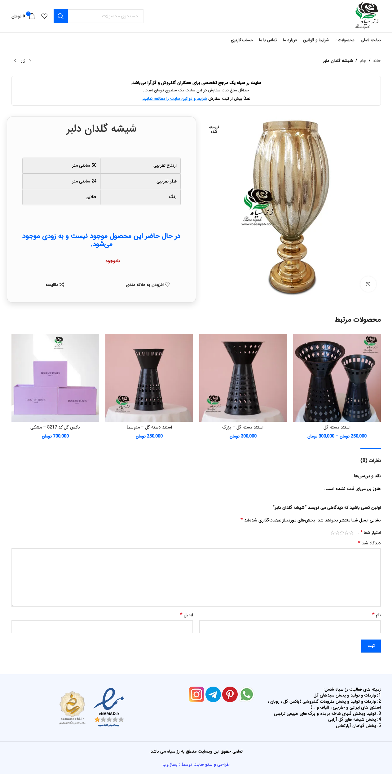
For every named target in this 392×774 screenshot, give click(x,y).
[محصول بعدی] (15, 61)
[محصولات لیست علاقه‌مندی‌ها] (44, 16)
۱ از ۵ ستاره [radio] (351, 532)
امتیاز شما (370, 532)
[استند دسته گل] (337, 378)
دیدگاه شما (369, 543)
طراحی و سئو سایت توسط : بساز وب (196, 764)
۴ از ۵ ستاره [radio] (337, 532)
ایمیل (186, 615)
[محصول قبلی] (30, 61)
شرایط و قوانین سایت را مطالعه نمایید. (174, 98)
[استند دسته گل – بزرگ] (243, 378)
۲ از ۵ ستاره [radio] (346, 532)
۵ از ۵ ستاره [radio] (332, 532)
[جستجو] (61, 16)
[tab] (370, 457)
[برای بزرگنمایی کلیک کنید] (368, 284)
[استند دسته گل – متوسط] (149, 378)
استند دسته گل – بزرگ (242, 427)
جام (363, 60)
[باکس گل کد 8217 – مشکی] (55, 378)
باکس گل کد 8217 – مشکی (55, 427)
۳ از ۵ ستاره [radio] (342, 532)
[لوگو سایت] (366, 15)
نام (376, 615)
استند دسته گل (337, 427)
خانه (377, 60)
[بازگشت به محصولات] (22, 61)
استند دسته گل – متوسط (149, 427)
